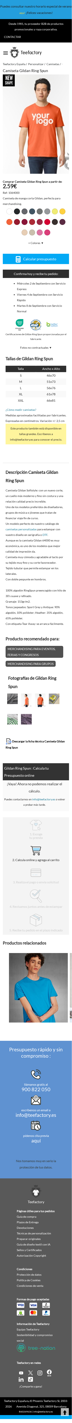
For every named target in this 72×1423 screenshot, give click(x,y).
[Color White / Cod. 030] (9, 211)
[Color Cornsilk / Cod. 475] (55, 211)
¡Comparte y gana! (30, 1386)
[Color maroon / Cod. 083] (62, 222)
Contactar (12, 37)
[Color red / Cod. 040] (47, 222)
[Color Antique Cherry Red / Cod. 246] (17, 222)
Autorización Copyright (31, 1255)
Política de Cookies (28, 1280)
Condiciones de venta (30, 1285)
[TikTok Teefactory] (30, 1379)
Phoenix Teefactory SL (46, 1401)
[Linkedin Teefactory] (21, 1379)
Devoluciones (25, 1227)
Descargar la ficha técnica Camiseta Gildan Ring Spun (35, 744)
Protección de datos (29, 1274)
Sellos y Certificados (29, 1250)
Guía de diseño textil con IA (33, 1244)
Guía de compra (26, 1216)
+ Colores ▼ (36, 243)
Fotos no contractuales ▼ (36, 347)
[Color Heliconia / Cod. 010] (47, 232)
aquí (22, 12)
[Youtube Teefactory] (21, 1372)
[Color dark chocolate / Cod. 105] (55, 222)
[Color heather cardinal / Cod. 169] (40, 222)
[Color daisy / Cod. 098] (62, 211)
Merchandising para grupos (31, 664)
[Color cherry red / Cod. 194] (32, 222)
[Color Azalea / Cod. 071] (40, 232)
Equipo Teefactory (28, 1329)
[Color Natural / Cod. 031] (25, 232)
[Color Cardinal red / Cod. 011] (25, 222)
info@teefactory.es (43, 799)
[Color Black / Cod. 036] (17, 211)
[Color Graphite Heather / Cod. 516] (40, 211)
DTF (44, 534)
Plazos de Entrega (27, 1222)
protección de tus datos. (36, 1167)
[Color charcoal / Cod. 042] (25, 211)
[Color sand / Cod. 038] (32, 232)
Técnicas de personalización (34, 1233)
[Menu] (5, 51)
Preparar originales (29, 1239)
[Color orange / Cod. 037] (9, 222)
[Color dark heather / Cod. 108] (32, 211)
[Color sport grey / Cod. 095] (47, 211)
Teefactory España (15, 1401)
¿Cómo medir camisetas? (21, 409)
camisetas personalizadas (21, 529)
